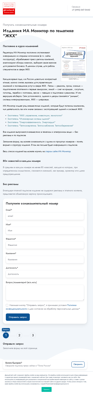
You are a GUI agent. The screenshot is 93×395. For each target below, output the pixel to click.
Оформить (78, 364)
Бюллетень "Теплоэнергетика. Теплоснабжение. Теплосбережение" (40, 125)
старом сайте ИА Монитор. (58, 151)
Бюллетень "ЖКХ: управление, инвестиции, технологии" (35, 115)
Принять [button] (47, 389)
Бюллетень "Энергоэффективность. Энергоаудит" (31, 122)
